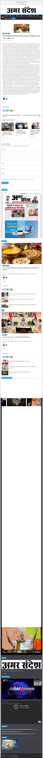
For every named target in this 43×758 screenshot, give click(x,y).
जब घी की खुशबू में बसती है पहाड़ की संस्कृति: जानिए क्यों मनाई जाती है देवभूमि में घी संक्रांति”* (20, 269)
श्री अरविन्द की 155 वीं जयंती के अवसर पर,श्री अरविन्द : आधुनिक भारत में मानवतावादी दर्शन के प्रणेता (22, 293)
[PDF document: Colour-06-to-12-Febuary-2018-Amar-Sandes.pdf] (21, 215)
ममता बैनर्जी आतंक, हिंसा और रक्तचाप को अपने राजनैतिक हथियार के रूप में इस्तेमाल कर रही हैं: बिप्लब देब (22, 366)
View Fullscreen (4, 192)
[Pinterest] (12, 110)
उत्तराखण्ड (4, 265)
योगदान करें (13, 18)
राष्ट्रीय (10, 15)
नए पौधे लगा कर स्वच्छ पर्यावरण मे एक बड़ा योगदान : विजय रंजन (31, 116)
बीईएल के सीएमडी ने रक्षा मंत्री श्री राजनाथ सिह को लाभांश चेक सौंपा (21, 132)
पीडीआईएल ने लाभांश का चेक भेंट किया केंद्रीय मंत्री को (8, 134)
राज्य (12, 15)
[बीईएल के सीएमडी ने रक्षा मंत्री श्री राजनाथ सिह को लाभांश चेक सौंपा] (21, 123)
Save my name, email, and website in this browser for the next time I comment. (18, 179)
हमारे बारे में (6, 15)
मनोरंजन (22, 15)
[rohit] (21, 660)
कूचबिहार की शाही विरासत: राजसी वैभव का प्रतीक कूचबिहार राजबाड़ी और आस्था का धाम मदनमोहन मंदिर (22, 304)
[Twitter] (6, 110)
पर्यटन (26, 15)
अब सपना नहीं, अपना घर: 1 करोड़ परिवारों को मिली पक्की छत (15, 337)
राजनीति (17, 15)
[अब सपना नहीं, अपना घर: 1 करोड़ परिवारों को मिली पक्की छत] (21, 322)
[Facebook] (3, 110)
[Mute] (38, 700)
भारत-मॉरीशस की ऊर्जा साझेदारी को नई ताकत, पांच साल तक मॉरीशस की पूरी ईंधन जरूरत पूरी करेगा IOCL (15, 733)
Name (3, 163)
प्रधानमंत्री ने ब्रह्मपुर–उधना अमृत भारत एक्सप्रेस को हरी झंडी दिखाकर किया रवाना (20, 372)
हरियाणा (8, 33)
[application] (21, 690)
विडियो (10, 18)
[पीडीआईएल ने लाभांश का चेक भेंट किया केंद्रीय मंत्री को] (7, 123)
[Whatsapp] (10, 110)
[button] (14, 16)
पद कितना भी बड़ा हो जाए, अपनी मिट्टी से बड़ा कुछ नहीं (8, 731)
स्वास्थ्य (34, 15)
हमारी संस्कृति (30, 15)
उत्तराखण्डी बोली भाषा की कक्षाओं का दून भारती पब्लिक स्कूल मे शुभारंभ (12, 116)
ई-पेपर (37, 15)
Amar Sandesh (10, 40)
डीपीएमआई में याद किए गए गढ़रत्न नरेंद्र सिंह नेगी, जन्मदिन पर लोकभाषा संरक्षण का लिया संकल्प (21, 299)
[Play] (2, 700)
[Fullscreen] (40, 700)
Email (2, 168)
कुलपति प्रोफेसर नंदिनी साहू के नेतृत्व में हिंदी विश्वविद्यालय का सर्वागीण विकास (19, 361)
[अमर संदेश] (2, 17)
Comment (3, 149)
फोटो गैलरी (6, 18)
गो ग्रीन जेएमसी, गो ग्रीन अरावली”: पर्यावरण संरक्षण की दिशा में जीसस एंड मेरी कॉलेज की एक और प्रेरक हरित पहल (16, 729)
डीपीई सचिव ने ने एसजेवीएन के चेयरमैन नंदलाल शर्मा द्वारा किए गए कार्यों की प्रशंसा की (35, 132)
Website (3, 173)
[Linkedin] (8, 110)
